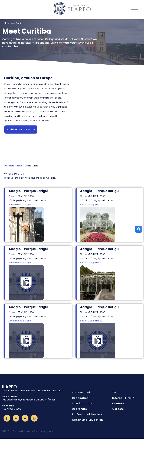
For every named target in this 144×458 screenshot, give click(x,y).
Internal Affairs (123, 398)
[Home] (72, 8)
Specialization (82, 403)
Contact (118, 403)
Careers (118, 409)
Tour (115, 392)
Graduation (80, 398)
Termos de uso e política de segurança (34, 431)
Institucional (81, 392)
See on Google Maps (20, 204)
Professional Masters (87, 414)
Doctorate (79, 409)
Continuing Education (87, 420)
